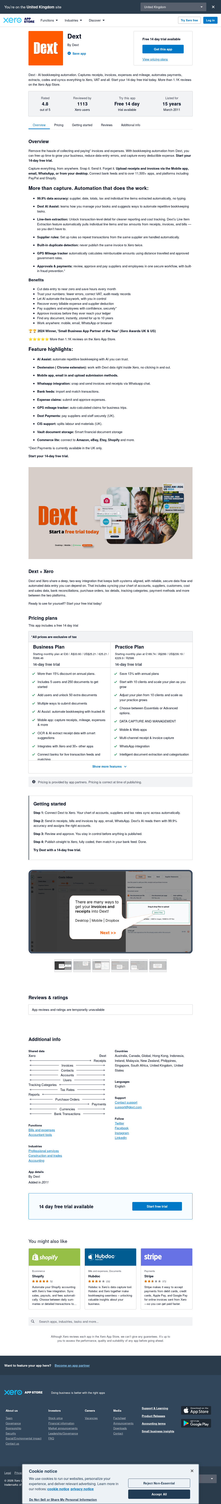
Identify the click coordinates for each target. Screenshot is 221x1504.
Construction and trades (45, 1155)
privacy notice (82, 1488)
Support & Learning (155, 1408)
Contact (118, 1433)
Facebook (122, 1128)
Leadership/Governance (63, 1433)
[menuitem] (49, 20)
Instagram (122, 1133)
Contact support (126, 1102)
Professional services (43, 1150)
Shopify (38, 1276)
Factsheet (119, 1418)
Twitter (119, 1123)
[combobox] (116, 1321)
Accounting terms (154, 1423)
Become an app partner (72, 1365)
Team (9, 1418)
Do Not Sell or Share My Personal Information (63, 1499)
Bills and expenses (41, 1130)
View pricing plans (155, 59)
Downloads (120, 1428)
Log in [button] (210, 20)
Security (11, 1433)
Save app (79, 53)
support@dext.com (128, 1107)
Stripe (148, 1276)
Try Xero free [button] (189, 20)
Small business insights (158, 1431)
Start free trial (157, 1206)
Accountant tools (40, 1134)
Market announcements (63, 1428)
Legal (7, 1473)
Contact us (12, 1443)
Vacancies (91, 1418)
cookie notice (58, 1488)
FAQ (51, 1438)
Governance (13, 1423)
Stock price (55, 1418)
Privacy (19, 1473)
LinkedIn (121, 1137)
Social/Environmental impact (23, 1438)
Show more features (107, 766)
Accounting (36, 1160)
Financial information (61, 1423)
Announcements (123, 1423)
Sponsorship (13, 1428)
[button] (110, 513)
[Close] (213, 6)
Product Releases (153, 1416)
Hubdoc (94, 1276)
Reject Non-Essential (159, 1483)
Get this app (163, 49)
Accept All (159, 1494)
